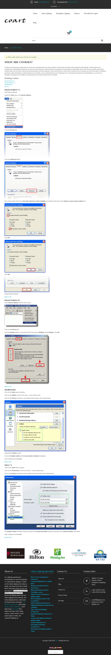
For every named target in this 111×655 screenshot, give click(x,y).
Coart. (56, 640)
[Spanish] (61, 648)
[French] (52, 648)
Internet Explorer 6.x (10, 83)
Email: (36, 2)
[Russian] (59, 648)
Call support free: (62, 2)
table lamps (15, 609)
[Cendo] (16, 21)
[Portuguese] (57, 648)
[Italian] (55, 648)
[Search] (102, 40)
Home (6, 48)
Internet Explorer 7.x (10, 81)
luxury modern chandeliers (13, 606)
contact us (61, 590)
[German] (54, 648)
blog (34, 23)
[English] (50, 648)
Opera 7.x (7, 86)
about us (61, 578)
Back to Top (8, 297)
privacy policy (62, 595)
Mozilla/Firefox (9, 84)
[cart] (68, 33)
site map (61, 601)
